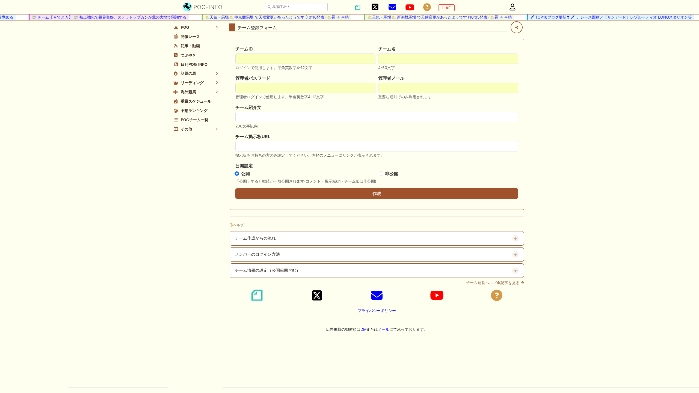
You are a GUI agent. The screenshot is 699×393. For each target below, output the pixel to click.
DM (363, 329)
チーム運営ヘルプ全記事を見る (493, 283)
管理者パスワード (252, 78)
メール (383, 329)
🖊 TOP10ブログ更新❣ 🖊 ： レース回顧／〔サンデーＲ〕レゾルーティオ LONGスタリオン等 (607, 17)
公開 (245, 173)
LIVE (446, 7)
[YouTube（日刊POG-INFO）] (409, 7)
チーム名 (387, 49)
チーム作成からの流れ (255, 238)
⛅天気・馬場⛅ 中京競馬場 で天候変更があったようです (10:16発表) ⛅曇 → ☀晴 (273, 17)
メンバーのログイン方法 (257, 254)
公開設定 (244, 165)
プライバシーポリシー (377, 310)
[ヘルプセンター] (427, 7)
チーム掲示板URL (252, 136)
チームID (244, 49)
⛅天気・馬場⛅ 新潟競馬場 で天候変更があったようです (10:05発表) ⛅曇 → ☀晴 (435, 17)
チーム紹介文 (248, 107)
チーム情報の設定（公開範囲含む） (267, 270)
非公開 (391, 173)
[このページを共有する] (517, 27)
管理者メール (391, 78)
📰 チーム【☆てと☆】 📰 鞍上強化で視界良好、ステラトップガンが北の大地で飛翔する (105, 17)
